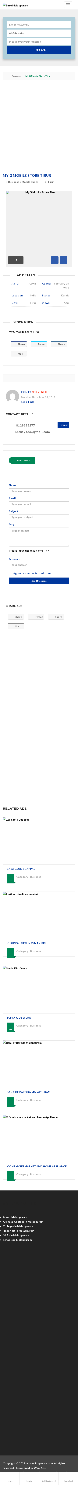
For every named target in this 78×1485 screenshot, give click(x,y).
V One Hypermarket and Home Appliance (37, 1166)
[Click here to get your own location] (67, 41)
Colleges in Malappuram (18, 1226)
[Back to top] (65, 1461)
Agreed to (32, 573)
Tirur (51, 181)
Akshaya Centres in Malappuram (23, 1221)
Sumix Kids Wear (19, 1017)
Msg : (12, 524)
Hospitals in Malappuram (18, 1230)
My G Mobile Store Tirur (27, 175)
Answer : (14, 558)
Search (41, 50)
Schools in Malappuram (17, 1239)
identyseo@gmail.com (32, 431)
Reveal (63, 425)
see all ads (27, 401)
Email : (13, 498)
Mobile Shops (30, 181)
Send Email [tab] (23, 460)
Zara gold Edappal (21, 868)
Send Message (39, 580)
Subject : (14, 511)
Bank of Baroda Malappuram (28, 1092)
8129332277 (25, 425)
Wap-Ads (40, 1467)
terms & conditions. (39, 573)
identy (26, 392)
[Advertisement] (39, 128)
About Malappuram (15, 1217)
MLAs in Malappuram (16, 1235)
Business (16, 76)
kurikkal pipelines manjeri (26, 943)
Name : (13, 485)
